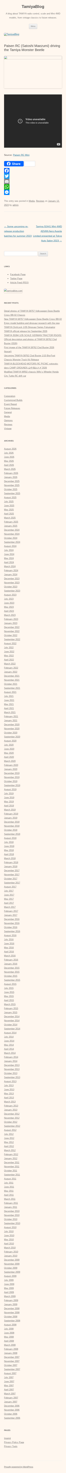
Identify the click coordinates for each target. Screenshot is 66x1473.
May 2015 (9, 996)
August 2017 (10, 887)
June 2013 (9, 1089)
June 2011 (9, 1187)
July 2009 (9, 1280)
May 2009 (9, 1288)
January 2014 (10, 1061)
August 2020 (10, 741)
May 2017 (9, 899)
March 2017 (10, 907)
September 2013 (12, 1077)
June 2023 (9, 603)
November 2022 (11, 631)
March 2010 (10, 1247)
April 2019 (9, 805)
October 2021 (10, 684)
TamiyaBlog (33, 6)
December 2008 (11, 1308)
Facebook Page (18, 274)
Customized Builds (13, 400)
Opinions (8, 420)
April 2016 (9, 951)
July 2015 (9, 988)
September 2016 (12, 931)
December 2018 (11, 822)
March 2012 (10, 1150)
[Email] (33, 181)
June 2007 (9, 1381)
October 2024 (10, 538)
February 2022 (11, 668)
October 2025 (10, 489)
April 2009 (9, 1292)
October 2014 (10, 1024)
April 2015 (9, 1000)
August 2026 (10, 449)
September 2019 (12, 785)
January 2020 (10, 769)
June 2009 (9, 1284)
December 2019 (11, 773)
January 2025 (10, 526)
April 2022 (9, 659)
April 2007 (9, 1389)
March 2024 (10, 566)
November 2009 (11, 1264)
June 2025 (9, 505)
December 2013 (11, 1065)
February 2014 (11, 1057)
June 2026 (9, 457)
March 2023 (10, 615)
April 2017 (9, 903)
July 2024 (9, 550)
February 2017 (11, 911)
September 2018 (12, 834)
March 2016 (10, 955)
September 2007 (12, 1369)
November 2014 (11, 1020)
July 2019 (9, 793)
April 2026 (9, 465)
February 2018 (11, 862)
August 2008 (10, 1324)
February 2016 (11, 960)
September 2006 (12, 1418)
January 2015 (10, 1012)
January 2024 (10, 574)
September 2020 (12, 736)
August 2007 (10, 1373)
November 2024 (11, 534)
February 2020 (11, 765)
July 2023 (9, 599)
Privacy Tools (10, 1446)
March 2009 (10, 1296)
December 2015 (11, 968)
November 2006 (11, 1410)
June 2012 (9, 1138)
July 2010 (9, 1231)
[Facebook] (33, 170)
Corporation (9, 396)
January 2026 (10, 477)
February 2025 (11, 522)
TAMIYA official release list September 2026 (25, 331)
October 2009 (10, 1268)
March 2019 (10, 809)
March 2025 (10, 518)
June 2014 (9, 1041)
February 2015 (11, 1008)
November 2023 (11, 582)
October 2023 (10, 586)
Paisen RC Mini (21, 155)
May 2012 (9, 1142)
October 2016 (10, 927)
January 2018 (10, 866)
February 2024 (11, 570)
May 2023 (9, 607)
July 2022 (9, 647)
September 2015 (12, 980)
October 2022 (10, 635)
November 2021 (11, 680)
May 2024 (9, 558)
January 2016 (10, 964)
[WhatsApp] (33, 187)
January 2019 (10, 818)
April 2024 (9, 562)
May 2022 (9, 655)
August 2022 (10, 643)
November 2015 (11, 972)
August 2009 (10, 1276)
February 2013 (11, 1105)
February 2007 (11, 1397)
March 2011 (9, 1199)
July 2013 (9, 1085)
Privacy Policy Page (14, 1442)
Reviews (40, 201)
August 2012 (10, 1130)
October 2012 (10, 1122)
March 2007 (10, 1393)
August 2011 (10, 1178)
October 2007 (10, 1365)
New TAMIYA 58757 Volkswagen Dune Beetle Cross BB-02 (33, 319)
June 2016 (9, 943)
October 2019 (10, 781)
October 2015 (10, 976)
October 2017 (10, 878)
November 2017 (11, 874)
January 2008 (10, 1353)
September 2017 (12, 882)
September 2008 (12, 1320)
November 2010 (11, 1215)
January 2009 (10, 1304)
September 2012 (12, 1126)
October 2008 (10, 1316)
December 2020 (11, 724)
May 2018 (9, 850)
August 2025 (10, 497)
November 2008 (11, 1312)
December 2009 (11, 1260)
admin (15, 205)
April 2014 (9, 1049)
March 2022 (10, 663)
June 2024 (9, 554)
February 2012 (11, 1154)
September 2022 (12, 639)
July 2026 (9, 453)
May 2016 (9, 947)
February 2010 (11, 1251)
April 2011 (9, 1195)
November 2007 (11, 1361)
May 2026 (9, 461)
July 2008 (9, 1329)
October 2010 (10, 1219)
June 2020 (9, 749)
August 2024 (10, 546)
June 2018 (9, 846)
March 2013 (10, 1101)
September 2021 (12, 688)
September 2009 (12, 1272)
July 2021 (9, 696)
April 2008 (9, 1341)
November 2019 (11, 777)
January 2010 (10, 1256)
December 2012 (11, 1114)
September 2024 (12, 542)
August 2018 (10, 838)
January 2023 (10, 623)
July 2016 (9, 939)
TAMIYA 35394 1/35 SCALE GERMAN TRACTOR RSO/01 (32, 335)
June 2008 (9, 1333)
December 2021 (11, 676)
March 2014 (10, 1053)
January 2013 (10, 1110)
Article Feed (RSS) (19, 282)
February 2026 (11, 473)
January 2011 (10, 1207)
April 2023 (9, 611)
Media (32, 201)
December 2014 (11, 1016)
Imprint (7, 1438)
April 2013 (9, 1097)
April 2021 (9, 708)
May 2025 (9, 509)
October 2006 (10, 1414)
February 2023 (11, 619)
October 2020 (10, 732)
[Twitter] (33, 176)
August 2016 (10, 935)
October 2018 (10, 830)
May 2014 (9, 1045)
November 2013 (11, 1069)
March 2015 (10, 1004)
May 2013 (9, 1093)
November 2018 (11, 826)
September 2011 (12, 1174)
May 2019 (9, 801)
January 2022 (10, 672)
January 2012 (10, 1158)
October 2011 (10, 1170)
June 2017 (9, 895)
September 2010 (12, 1223)
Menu (33, 26)
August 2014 (10, 1033)
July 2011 (8, 1183)
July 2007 (9, 1377)
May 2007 (9, 1385)
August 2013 (10, 1081)
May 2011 (9, 1191)
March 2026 (10, 469)
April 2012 (9, 1146)
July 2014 (9, 1037)
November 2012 (11, 1118)
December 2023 (11, 578)
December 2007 (11, 1357)
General (8, 412)
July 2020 (9, 745)
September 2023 (12, 591)
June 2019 (9, 797)
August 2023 (10, 595)
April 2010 (9, 1243)
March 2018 (10, 858)
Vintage (8, 428)
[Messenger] (33, 192)
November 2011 (11, 1166)
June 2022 (9, 651)
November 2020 (11, 728)
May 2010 (9, 1239)
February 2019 (11, 814)
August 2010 (10, 1227)
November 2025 (11, 485)
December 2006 (11, 1406)
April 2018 (9, 854)
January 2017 (10, 915)
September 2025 (12, 493)
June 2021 (9, 700)
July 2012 (9, 1134)
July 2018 (9, 842)
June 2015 (9, 992)
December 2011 (11, 1162)
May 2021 (9, 704)
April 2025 (9, 513)
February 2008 (11, 1349)
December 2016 (11, 919)
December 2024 (11, 530)
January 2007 (10, 1402)
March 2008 (10, 1345)
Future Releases (12, 408)
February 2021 (11, 716)
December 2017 (11, 870)
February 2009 (11, 1300)
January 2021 (10, 720)
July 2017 (9, 891)
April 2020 (9, 757)
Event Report (10, 404)
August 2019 (10, 789)
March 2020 (10, 761)
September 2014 (12, 1028)
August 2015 (10, 984)
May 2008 (9, 1337)
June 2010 (9, 1235)
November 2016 (11, 923)
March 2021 (10, 712)
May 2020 (9, 753)
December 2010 (11, 1211)
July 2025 (9, 501)
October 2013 (10, 1073)
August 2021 (10, 692)
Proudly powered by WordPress (18, 1467)
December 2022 (11, 627)
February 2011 (11, 1203)
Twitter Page (16, 278)
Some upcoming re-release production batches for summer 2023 (18, 231)
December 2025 (11, 481)
